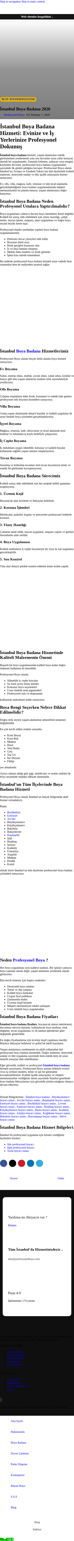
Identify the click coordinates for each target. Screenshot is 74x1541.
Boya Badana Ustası (22, 99)
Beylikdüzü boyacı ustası (41, 1103)
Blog (5, 99)
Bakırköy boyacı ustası (13, 1116)
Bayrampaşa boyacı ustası (42, 1116)
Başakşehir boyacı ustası (56, 1100)
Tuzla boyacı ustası (18, 1150)
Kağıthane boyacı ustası (56, 1113)
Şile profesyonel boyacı (20, 1144)
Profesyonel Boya (14, 114)
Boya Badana (28, 351)
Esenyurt (12, 815)
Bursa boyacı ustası (46, 1109)
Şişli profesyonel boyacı (20, 1147)
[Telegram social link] (39, 1163)
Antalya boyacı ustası (29, 1113)
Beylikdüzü (13, 812)
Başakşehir (13, 835)
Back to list (37, 1178)
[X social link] (12, 1163)
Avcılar (11, 818)
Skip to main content (33, 1)
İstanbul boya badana (38, 1097)
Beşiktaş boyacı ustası (56, 1106)
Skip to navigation (10, 1)
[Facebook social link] (3, 1163)
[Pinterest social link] (21, 1163)
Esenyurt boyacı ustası (12, 1103)
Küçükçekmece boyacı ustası (16, 1109)
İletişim (12, 1225)
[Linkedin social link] (30, 1163)
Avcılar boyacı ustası (28, 1100)
